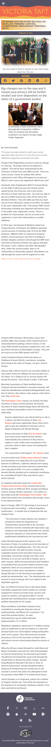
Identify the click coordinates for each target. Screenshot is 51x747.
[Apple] (17, 714)
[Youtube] (34, 714)
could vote (15, 396)
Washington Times (13, 401)
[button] (3, 3)
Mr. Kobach (38, 453)
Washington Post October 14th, (33, 495)
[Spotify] (8, 714)
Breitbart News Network (30, 458)
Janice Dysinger (34, 259)
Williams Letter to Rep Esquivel (13, 259)
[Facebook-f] (8, 708)
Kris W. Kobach (35, 434)
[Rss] (30, 720)
